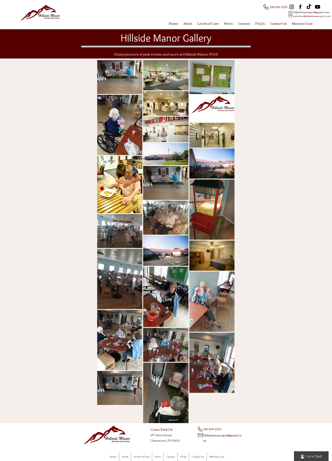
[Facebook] (300, 7)
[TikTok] (309, 7)
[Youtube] (318, 7)
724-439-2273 (278, 7)
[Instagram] (292, 7)
